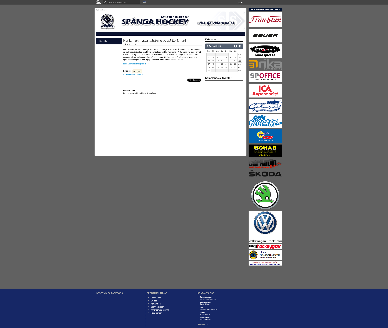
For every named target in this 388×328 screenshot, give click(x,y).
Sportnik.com (156, 297)
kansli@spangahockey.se (208, 309)
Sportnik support (157, 306)
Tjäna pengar (156, 312)
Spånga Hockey (101, 10)
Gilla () (139, 74)
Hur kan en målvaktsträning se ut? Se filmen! (154, 40)
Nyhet (138, 71)
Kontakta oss (156, 303)
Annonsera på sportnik (160, 309)
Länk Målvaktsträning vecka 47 (136, 63)
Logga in (240, 2)
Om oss (154, 300)
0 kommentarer (129, 74)
